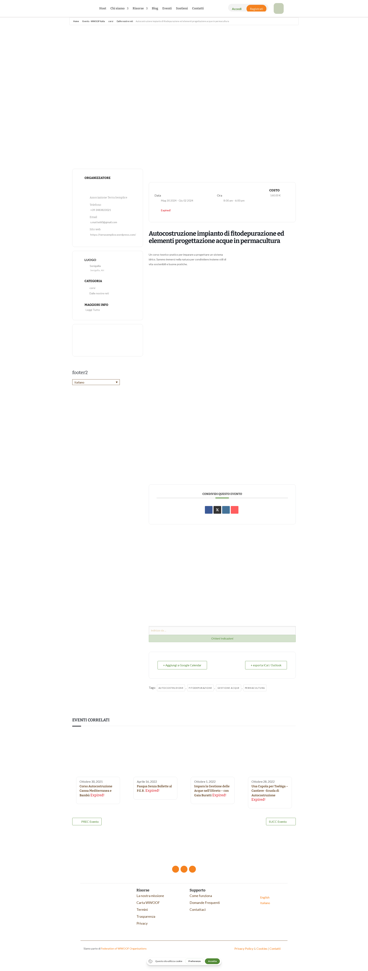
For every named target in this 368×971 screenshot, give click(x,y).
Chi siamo (117, 8)
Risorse (138, 8)
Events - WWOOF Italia (93, 21)
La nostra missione (150, 896)
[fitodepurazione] (279, 12)
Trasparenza (145, 916)
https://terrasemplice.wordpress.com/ (113, 234)
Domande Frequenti (205, 902)
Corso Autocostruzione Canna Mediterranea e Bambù (96, 790)
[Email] (234, 510)
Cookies (261, 948)
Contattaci (198, 909)
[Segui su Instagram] (192, 869)
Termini (142, 909)
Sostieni (182, 8)
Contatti (198, 8)
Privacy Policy (243, 948)
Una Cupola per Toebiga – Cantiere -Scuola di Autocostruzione (269, 790)
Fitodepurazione (200, 688)
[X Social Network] (217, 510)
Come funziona (201, 896)
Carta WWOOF (148, 902)
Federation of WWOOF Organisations (124, 948)
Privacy (142, 923)
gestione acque (229, 688)
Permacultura (255, 688)
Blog (155, 8)
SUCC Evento (278, 821)
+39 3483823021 (100, 209)
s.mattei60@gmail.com (103, 222)
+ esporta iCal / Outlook (266, 665)
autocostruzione (171, 688)
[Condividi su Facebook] (209, 510)
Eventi (167, 8)
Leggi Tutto (93, 309)
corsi (110, 21)
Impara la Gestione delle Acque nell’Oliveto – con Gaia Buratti (212, 790)
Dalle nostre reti (125, 21)
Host (102, 8)
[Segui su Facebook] (175, 869)
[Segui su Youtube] (184, 869)
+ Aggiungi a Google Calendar (182, 665)
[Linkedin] (226, 510)
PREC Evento (90, 821)
